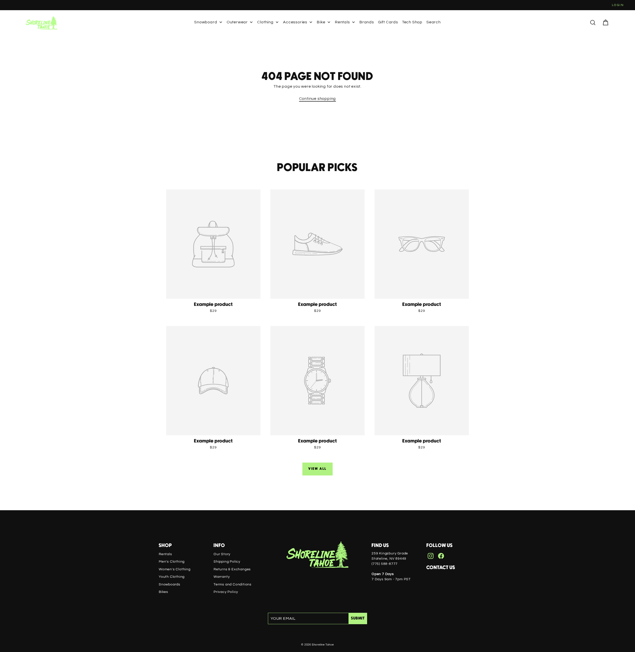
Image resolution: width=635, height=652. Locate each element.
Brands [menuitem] (366, 22)
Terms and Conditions (233, 584)
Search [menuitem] (433, 22)
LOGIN (618, 5)
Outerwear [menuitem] (237, 22)
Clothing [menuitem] (265, 22)
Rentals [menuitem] (342, 22)
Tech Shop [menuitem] (412, 22)
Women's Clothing (174, 569)
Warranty (222, 577)
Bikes (163, 592)
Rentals (165, 554)
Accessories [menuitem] (295, 22)
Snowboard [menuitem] (205, 22)
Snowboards (169, 584)
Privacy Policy (226, 592)
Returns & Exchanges (232, 569)
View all (317, 469)
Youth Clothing (172, 577)
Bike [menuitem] (321, 22)
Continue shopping (317, 99)
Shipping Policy (227, 561)
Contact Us (440, 567)
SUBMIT (358, 618)
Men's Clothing (172, 561)
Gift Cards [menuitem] (388, 22)
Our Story (222, 554)
